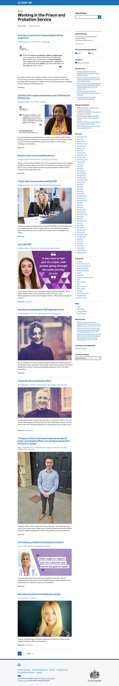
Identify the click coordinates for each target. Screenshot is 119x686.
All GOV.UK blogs (24, 670)
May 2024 (80, 150)
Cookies (39, 672)
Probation (43, 102)
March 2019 (80, 227)
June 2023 (80, 164)
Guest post (49, 447)
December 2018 (82, 234)
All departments (62, 670)
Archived (79, 261)
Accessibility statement (26, 672)
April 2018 (80, 246)
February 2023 (81, 173)
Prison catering (81, 286)
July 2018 (80, 239)
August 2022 (81, 182)
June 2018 (80, 241)
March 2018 (80, 248)
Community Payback (83, 270)
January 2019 (81, 232)
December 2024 (82, 143)
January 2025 (81, 141)
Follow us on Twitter (83, 62)
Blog (20, 10)
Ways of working (62, 385)
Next (29, 654)
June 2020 (80, 216)
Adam (19, 447)
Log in (79, 306)
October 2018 (81, 236)
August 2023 (81, 162)
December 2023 (82, 155)
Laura (19, 598)
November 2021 (82, 196)
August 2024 (81, 148)
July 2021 (80, 202)
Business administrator (84, 266)
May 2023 (80, 166)
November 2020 (82, 214)
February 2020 (81, 221)
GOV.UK (52, 670)
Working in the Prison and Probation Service (41, 17)
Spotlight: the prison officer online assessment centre (88, 118)
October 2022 (81, 177)
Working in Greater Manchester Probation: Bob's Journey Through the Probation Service (88, 73)
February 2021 (81, 209)
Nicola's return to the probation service (36, 155)
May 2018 (80, 243)
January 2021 (81, 211)
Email (79, 53)
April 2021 (80, 207)
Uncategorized (45, 42)
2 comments (29, 430)
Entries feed (80, 309)
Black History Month (83, 263)
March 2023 (81, 171)
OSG (78, 279)
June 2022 (80, 187)
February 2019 (81, 230)
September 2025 (82, 137)
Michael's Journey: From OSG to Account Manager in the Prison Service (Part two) (88, 93)
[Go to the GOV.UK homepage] (25, 2)
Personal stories (46, 159)
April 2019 (80, 225)
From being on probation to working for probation (41, 542)
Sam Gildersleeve (23, 385)
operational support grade (85, 277)
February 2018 (81, 250)
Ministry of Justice (34, 26)
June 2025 (80, 139)
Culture (79, 273)
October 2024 (81, 146)
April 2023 (80, 168)
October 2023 (81, 157)
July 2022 (80, 184)
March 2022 (81, 193)
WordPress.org (81, 313)
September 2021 (82, 200)
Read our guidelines (81, 348)
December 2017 (81, 252)
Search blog (80, 13)
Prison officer (81, 288)
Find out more (79, 43)
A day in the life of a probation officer (34, 381)
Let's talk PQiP (24, 244)
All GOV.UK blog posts (39, 670)
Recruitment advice (55, 185)
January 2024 (81, 153)
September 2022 (82, 180)
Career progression (39, 447)
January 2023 (81, 175)
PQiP (40, 185)
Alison (19, 546)
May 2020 (80, 218)
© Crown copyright (94, 681)
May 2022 (80, 189)
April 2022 (80, 191)
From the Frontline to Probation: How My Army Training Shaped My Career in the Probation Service (88, 79)
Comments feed (81, 311)
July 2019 (80, 223)
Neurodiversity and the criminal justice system (39, 594)
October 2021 (81, 198)
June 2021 (80, 205)
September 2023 (82, 159)
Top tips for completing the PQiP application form (41, 309)
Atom (92, 53)
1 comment (28, 301)
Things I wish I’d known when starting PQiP (37, 181)
